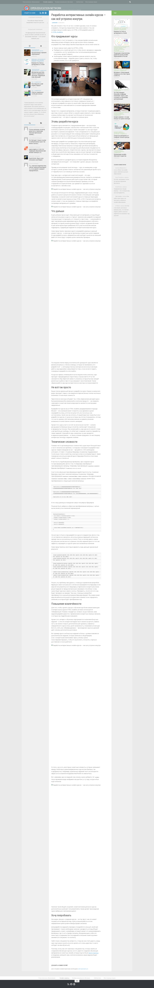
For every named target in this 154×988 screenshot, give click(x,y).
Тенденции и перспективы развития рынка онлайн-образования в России (122, 54)
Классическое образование (31, 2)
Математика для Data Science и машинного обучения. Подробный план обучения (38, 74)
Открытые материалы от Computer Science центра (121, 136)
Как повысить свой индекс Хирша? (37, 84)
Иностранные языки (91, 2)
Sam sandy (118, 196)
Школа (41, 50)
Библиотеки (79, 2)
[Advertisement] (35, 213)
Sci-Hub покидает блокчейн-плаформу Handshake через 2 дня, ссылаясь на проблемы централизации (121, 96)
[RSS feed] (40, 13)
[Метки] (41, 123)
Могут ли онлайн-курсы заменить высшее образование (121, 172)
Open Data (34, 59)
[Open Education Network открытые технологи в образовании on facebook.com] (43, 13)
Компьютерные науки (120, 47)
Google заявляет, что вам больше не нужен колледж (122, 117)
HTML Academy (58, 32)
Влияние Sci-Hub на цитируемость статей (38, 63)
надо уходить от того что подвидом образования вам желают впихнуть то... (37, 150)
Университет (40, 61)
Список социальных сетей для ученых (37, 93)
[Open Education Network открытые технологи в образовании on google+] (46, 13)
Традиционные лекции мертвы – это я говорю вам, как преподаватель (122, 190)
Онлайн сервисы (48, 2)
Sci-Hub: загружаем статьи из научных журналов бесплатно (121, 181)
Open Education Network (45, 8)
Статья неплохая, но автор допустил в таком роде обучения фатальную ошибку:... (37, 132)
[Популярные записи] (41, 46)
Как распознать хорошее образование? (39, 53)
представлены (93, 953)
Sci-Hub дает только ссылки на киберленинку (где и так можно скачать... (37, 141)
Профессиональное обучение (64, 2)
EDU (32, 82)
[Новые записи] (29, 46)
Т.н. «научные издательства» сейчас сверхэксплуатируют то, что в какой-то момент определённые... (37, 168)
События (116, 70)
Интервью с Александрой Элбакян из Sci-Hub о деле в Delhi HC (122, 74)
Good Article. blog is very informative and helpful (36, 159)
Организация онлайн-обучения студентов (120, 155)
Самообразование (119, 51)
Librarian (55, 22)
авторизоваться (83, 969)
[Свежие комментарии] (29, 123)
